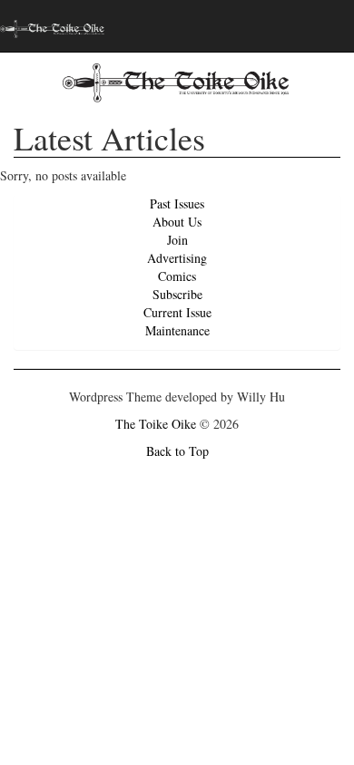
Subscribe (177, 294)
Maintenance (177, 330)
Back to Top (177, 451)
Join (177, 239)
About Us (177, 221)
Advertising (177, 257)
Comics (177, 276)
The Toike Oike (155, 423)
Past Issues (177, 203)
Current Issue (177, 312)
